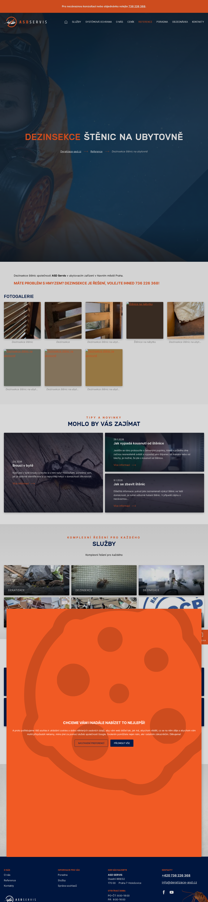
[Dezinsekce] (63, 320)
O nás (119, 22)
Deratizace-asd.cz (70, 151)
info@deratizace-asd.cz (179, 882)
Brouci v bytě (23, 465)
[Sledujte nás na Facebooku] (164, 893)
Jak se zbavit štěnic (129, 484)
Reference (145, 22)
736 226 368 (137, 6)
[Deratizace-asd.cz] (25, 22)
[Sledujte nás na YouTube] (172, 893)
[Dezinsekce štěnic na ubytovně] (103, 320)
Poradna (162, 22)
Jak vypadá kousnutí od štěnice (139, 443)
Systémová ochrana (98, 22)
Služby (76, 22)
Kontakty (198, 22)
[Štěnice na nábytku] (144, 320)
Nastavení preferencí (91, 743)
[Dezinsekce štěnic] (22, 320)
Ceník (130, 22)
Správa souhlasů (67, 885)
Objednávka (180, 22)
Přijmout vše (122, 743)
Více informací (21, 483)
